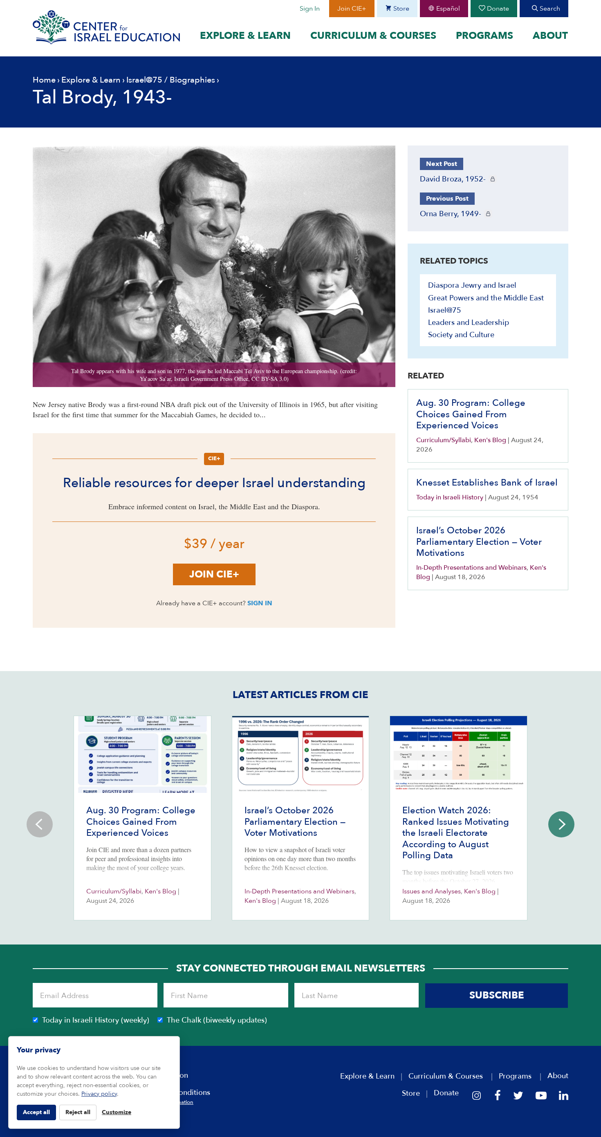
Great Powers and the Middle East (486, 298)
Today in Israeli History (449, 497)
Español (447, 8)
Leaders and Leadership (468, 323)
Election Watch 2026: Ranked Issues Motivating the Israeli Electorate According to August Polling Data (455, 833)
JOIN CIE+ (214, 574)
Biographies (192, 79)
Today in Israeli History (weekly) (95, 1020)
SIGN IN (259, 603)
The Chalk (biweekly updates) (217, 1020)
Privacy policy (99, 1094)
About (550, 36)
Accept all (36, 1112)
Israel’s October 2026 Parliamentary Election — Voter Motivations (479, 541)
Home (44, 79)
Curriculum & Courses (373, 36)
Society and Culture (461, 335)
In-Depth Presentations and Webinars (471, 567)
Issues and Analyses (431, 891)
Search (549, 8)
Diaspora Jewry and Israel (472, 285)
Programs (484, 36)
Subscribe (496, 995)
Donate (497, 8)
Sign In (310, 8)
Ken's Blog (490, 440)
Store (400, 8)
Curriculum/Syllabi (443, 440)
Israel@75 (144, 79)
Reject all (77, 1112)
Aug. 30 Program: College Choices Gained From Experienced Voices (470, 414)
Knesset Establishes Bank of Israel (487, 483)
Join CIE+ (351, 8)
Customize (116, 1112)
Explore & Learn (245, 36)
